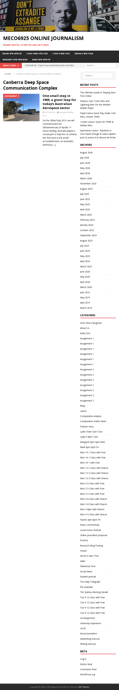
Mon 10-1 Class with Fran (93, 452)
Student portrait (88, 576)
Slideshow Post (87, 566)
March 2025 (86, 214)
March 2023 (86, 266)
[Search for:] (100, 65)
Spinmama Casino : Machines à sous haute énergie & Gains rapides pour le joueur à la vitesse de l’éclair (98, 134)
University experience (90, 623)
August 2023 (86, 240)
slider (82, 561)
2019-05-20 (50, 112)
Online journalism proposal (93, 535)
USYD (83, 628)
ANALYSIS (85, 333)
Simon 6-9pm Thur (84, 53)
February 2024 (87, 219)
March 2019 (86, 307)
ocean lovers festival (90, 530)
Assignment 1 (87, 338)
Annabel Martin (66, 112)
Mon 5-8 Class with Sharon (93, 498)
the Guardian (86, 586)
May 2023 (85, 256)
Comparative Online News (93, 421)
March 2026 (86, 178)
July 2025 (84, 193)
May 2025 (85, 204)
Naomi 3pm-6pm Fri (12, 53)
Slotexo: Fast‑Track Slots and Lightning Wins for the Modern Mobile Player (95, 104)
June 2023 (85, 250)
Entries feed (86, 664)
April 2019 (85, 302)
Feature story (87, 426)
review (83, 550)
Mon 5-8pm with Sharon (92, 509)
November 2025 (88, 183)
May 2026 (85, 168)
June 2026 (85, 162)
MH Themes (84, 687)
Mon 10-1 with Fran (90, 462)
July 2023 (84, 245)
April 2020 (85, 281)
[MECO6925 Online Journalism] (59, 30)
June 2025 (85, 199)
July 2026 (84, 157)
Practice (84, 540)
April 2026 (85, 173)
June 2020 (85, 271)
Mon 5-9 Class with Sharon (93, 514)
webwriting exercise (90, 638)
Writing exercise (88, 643)
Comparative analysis (90, 416)
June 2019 (85, 292)
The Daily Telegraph (90, 581)
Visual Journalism (88, 633)
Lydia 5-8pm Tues (61, 53)
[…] (54, 144)
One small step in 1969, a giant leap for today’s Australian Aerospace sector (59, 102)
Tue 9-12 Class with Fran (92, 597)
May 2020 (85, 276)
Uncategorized (87, 618)
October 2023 (87, 230)
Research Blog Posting (91, 545)
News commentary (89, 524)
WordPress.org (87, 674)
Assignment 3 (87, 379)
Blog (82, 405)
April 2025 (85, 209)
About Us (84, 328)
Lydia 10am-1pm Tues (37, 53)
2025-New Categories (91, 322)
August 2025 (86, 188)
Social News (86, 571)
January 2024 (86, 224)
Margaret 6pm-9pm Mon (14, 59)
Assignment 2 (87, 369)
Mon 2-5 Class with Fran (92, 483)
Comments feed (88, 669)
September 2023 (88, 235)
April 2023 (85, 261)
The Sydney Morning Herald (94, 592)
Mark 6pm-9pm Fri (41, 59)
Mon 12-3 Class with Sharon (94, 467)
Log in (83, 658)
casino (83, 411)
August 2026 (86, 152)
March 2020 (86, 287)
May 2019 (85, 297)
